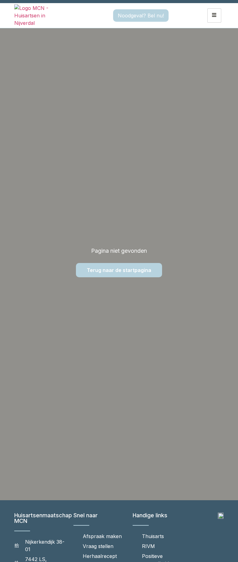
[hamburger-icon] (214, 15)
